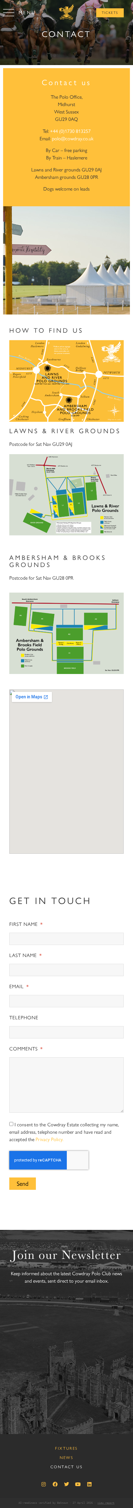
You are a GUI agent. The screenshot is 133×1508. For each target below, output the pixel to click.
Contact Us (66, 1467)
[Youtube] (78, 1484)
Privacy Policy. (49, 1139)
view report (105, 1503)
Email (17, 986)
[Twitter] (66, 1484)
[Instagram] (44, 1484)
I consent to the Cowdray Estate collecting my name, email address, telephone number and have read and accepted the (64, 1132)
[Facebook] (55, 1484)
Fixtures (66, 1448)
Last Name (23, 955)
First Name (24, 924)
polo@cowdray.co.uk (72, 139)
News (67, 1457)
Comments (24, 1049)
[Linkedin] (89, 1484)
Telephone (23, 1018)
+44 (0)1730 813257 (70, 131)
